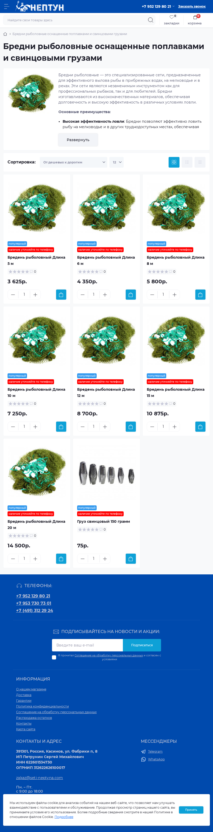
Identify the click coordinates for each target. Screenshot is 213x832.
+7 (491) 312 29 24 (34, 610)
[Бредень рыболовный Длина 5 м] (37, 207)
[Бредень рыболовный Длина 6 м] (106, 207)
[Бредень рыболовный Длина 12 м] (106, 340)
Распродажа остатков (34, 718)
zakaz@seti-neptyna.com (39, 777)
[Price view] (200, 162)
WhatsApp (156, 759)
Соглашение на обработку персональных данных (109, 655)
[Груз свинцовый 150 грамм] (106, 472)
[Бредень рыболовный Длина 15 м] (176, 340)
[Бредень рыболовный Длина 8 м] (176, 207)
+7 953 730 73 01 (33, 603)
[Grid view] (174, 162)
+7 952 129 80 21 (33, 596)
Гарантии (23, 701)
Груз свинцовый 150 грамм (103, 521)
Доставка (23, 695)
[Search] (150, 20)
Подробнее (64, 817)
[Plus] (35, 294)
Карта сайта (25, 729)
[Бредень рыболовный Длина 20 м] (37, 472)
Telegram (155, 751)
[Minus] (13, 294)
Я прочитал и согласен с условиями (109, 657)
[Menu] (6, 6)
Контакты (23, 723)
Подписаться (142, 645)
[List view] (187, 162)
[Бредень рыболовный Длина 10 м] (37, 340)
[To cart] (61, 295)
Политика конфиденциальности (42, 706)
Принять (191, 810)
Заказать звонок (192, 6)
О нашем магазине (31, 689)
